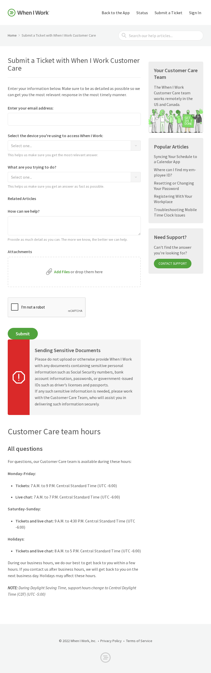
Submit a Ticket (168, 12)
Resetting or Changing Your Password (174, 185)
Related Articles (22, 198)
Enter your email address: (31, 108)
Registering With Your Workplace (173, 199)
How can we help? (24, 211)
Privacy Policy (111, 640)
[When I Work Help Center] (28, 12)
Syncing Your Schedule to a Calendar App (175, 159)
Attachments (20, 251)
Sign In (195, 12)
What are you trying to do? (32, 167)
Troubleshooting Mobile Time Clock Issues (175, 212)
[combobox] (74, 145)
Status (142, 12)
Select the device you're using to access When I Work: (55, 135)
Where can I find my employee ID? (175, 172)
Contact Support (173, 263)
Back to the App (116, 12)
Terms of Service (139, 640)
